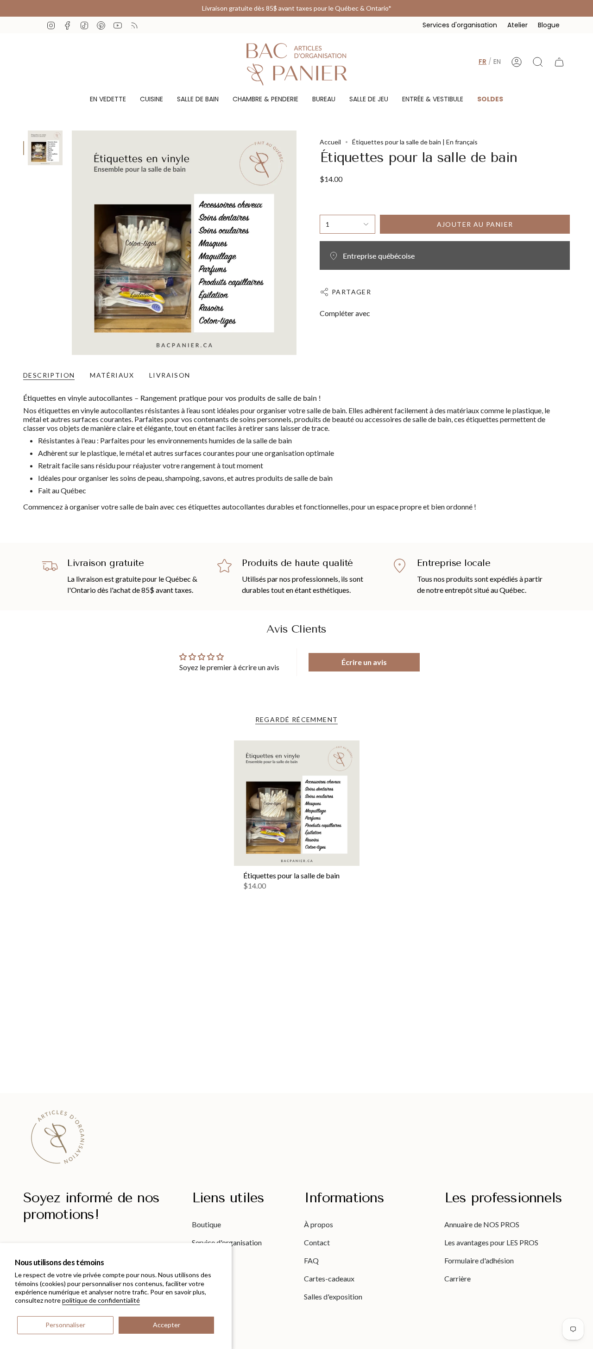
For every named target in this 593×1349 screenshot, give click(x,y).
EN (497, 61)
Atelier (517, 25)
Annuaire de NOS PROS (481, 1224)
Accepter (166, 1325)
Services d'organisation (460, 25)
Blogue (549, 25)
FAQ (311, 1260)
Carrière (457, 1278)
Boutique (206, 1224)
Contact (317, 1242)
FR (482, 61)
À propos (318, 1224)
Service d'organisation (227, 1242)
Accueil (330, 142)
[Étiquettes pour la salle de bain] (297, 803)
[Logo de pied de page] (58, 1137)
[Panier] (559, 62)
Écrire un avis (364, 662)
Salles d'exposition (333, 1296)
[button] (108, 99)
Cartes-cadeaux (329, 1278)
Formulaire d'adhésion (479, 1260)
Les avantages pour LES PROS (491, 1242)
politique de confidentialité (101, 1300)
